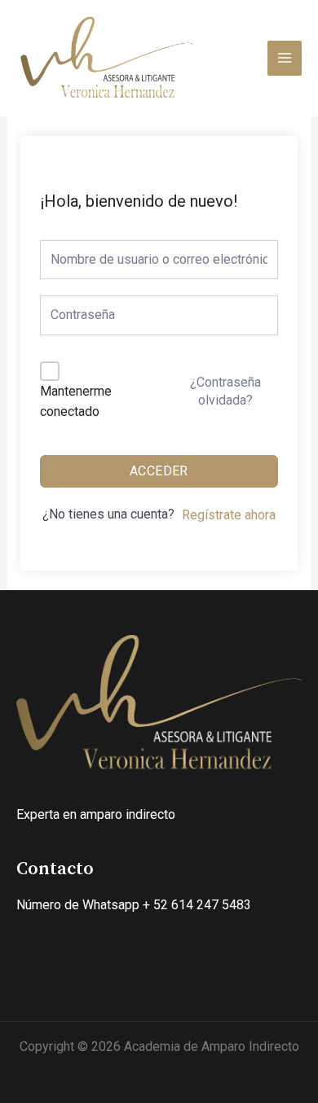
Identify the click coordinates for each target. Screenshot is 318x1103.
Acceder (159, 471)
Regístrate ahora (229, 515)
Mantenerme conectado (76, 401)
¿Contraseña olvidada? (225, 391)
